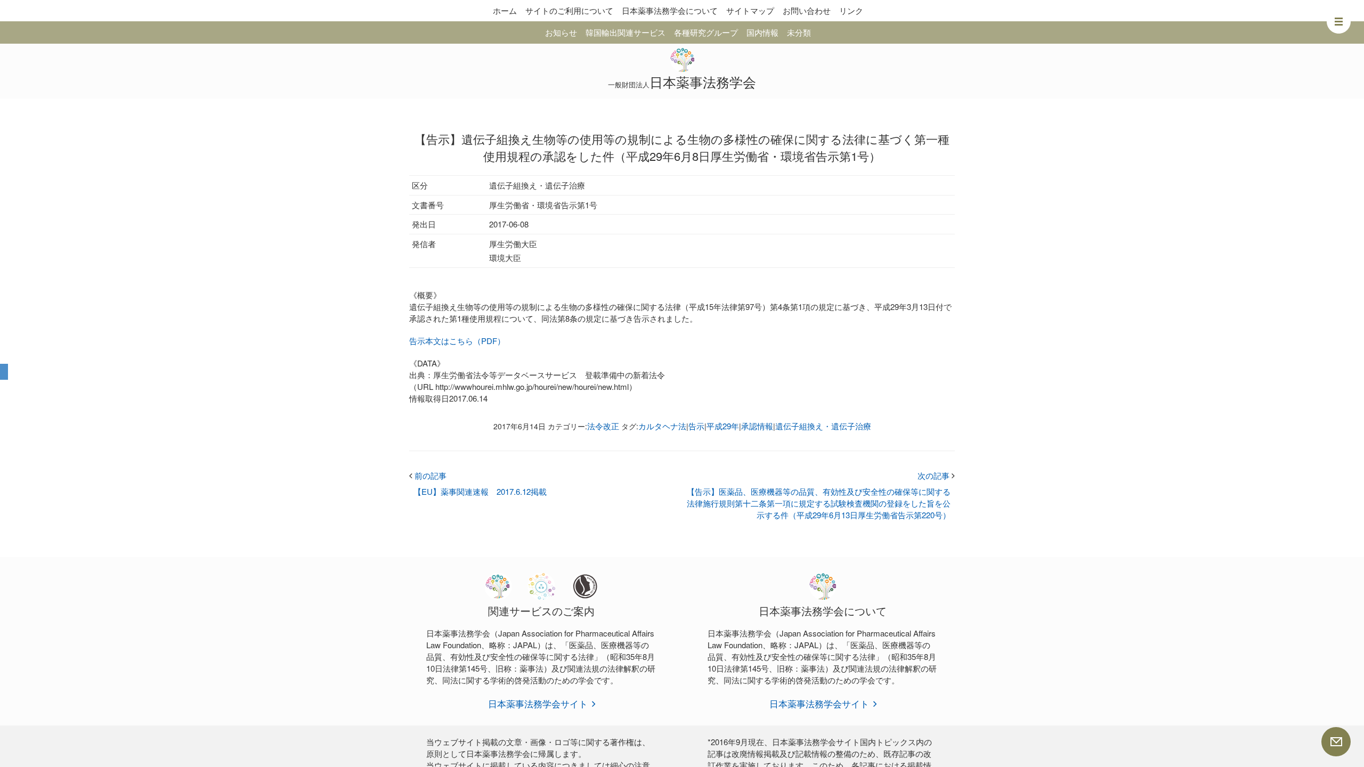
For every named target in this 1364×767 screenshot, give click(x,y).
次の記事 (936, 475)
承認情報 (757, 425)
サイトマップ (750, 10)
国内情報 (762, 32)
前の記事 (427, 475)
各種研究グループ (706, 32)
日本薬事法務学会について (670, 10)
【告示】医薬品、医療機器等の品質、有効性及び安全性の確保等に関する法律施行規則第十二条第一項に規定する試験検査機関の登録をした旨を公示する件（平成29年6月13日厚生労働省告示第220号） (819, 503)
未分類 (799, 32)
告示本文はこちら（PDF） (457, 340)
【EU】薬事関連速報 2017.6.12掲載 (480, 491)
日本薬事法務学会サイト (538, 703)
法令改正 (603, 425)
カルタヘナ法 (662, 425)
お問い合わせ (807, 10)
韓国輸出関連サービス (625, 32)
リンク (851, 10)
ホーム (505, 10)
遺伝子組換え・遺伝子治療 (823, 425)
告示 (696, 425)
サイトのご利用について (569, 10)
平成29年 (723, 425)
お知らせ (561, 32)
